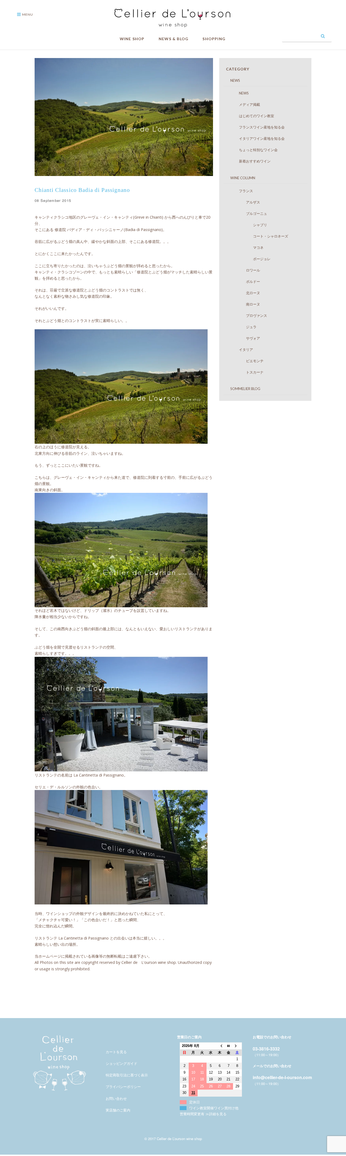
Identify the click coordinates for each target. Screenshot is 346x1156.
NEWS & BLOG (173, 38)
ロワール (244, 270)
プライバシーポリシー (123, 1086)
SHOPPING (213, 38)
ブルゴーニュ (247, 213)
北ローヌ (244, 293)
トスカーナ (246, 372)
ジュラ (242, 327)
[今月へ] (228, 1045)
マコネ (246, 247)
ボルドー (244, 281)
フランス (240, 191)
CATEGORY (237, 69)
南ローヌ (244, 304)
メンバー (113, 1040)
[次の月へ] (237, 1045)
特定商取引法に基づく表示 (127, 1074)
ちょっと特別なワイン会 (253, 150)
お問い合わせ (116, 1098)
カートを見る (116, 1051)
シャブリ (247, 225)
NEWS (231, 80)
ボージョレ (249, 259)
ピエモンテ (246, 361)
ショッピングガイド (121, 1063)
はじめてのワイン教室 (251, 116)
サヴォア (244, 338)
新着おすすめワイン (249, 161)
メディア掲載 (244, 104)
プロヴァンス (247, 315)
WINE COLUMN (239, 178)
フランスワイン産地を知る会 (256, 127)
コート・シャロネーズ (258, 236)
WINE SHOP (132, 38)
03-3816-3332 (266, 1049)
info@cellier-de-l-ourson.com (282, 1077)
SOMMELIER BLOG (241, 389)
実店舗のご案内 (118, 1110)
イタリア (240, 349)
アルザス (244, 202)
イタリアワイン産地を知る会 (256, 138)
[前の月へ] (219, 1045)
